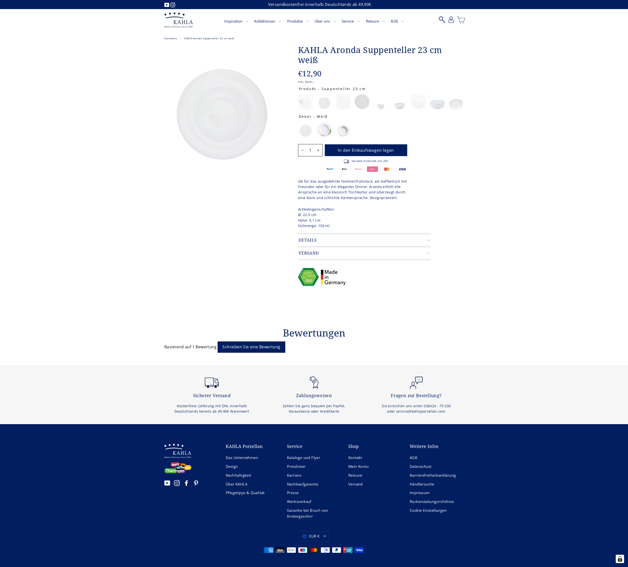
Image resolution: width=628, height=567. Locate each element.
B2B (395, 21)
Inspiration (233, 21)
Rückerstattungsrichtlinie (432, 501)
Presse (293, 492)
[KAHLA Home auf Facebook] (186, 483)
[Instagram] (172, 4)
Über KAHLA (236, 484)
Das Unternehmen (242, 457)
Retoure (373, 21)
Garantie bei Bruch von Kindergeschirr (307, 513)
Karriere (294, 475)
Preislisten (296, 466)
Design (232, 466)
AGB (413, 457)
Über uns (322, 21)
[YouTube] (167, 4)
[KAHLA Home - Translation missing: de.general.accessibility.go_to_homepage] (178, 20)
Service (348, 21)
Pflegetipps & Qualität (245, 492)
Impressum (420, 492)
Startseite (170, 38)
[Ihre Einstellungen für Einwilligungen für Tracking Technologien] (620, 559)
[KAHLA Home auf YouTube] (167, 483)
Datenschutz (421, 466)
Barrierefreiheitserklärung (433, 475)
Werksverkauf (299, 501)
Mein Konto (358, 466)
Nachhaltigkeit (238, 475)
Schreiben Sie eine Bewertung (251, 347)
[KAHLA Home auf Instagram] (177, 483)
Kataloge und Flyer (303, 457)
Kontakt (355, 457)
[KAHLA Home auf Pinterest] (196, 483)
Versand (355, 484)
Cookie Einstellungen (428, 510)
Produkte (295, 21)
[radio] (305, 101)
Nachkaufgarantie (302, 484)
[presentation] (300, 101)
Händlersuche (422, 484)
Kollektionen (265, 21)
